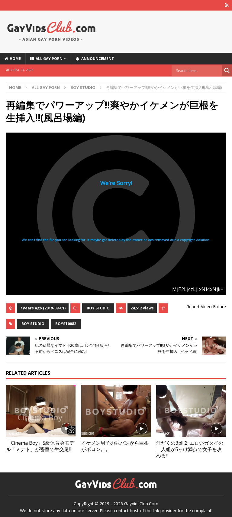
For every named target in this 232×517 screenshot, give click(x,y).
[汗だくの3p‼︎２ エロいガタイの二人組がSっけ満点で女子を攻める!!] (191, 411)
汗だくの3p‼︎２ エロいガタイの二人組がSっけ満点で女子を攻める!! (189, 449)
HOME (14, 58)
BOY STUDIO (98, 308)
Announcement (96, 58)
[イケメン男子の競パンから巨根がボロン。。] (116, 411)
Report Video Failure (206, 306)
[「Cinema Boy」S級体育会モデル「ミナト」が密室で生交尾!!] (41, 411)
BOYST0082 (65, 323)
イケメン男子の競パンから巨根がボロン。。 (115, 446)
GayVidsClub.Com (141, 503)
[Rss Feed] (226, 5)
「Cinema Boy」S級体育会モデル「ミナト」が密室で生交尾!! (40, 446)
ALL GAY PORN (48, 58)
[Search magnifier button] (227, 70)
